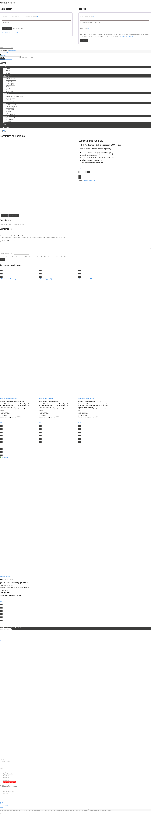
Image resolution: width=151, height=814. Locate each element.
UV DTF (4, 67)
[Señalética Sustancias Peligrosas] (94, 336)
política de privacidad (127, 36)
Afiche (7, 86)
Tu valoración (3, 240)
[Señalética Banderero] (16, 515)
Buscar (1, 802)
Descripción (5, 215)
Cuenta (1, 807)
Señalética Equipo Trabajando (46, 398)
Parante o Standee (10, 95)
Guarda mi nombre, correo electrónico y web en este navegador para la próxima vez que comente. (34, 256)
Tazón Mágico (9, 119)
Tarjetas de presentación (12, 78)
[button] (1, 270)
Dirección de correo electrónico (91, 22)
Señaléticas (9, 111)
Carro (1, 804)
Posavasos (8, 73)
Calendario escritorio (11, 80)
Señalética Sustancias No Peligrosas (8, 398)
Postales (8, 88)
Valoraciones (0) (13, 215)
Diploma (8, 90)
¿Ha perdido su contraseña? (11, 32)
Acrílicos (5, 123)
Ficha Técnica (9, 91)
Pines (7, 72)
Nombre (3, 251)
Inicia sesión (7, 28)
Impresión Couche (10, 85)
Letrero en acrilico (10, 101)
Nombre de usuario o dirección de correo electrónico (20, 17)
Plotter (4, 103)
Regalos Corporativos (8, 75)
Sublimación (6, 116)
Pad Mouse (8, 121)
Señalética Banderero (5, 577)
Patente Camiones (10, 114)
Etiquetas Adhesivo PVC (11, 106)
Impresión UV (6, 93)
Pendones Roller (10, 109)
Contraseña (6, 22)
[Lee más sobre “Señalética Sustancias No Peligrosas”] (1, 426)
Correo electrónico (6, 253)
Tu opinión (4, 242)
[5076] (88, 172)
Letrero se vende (10, 108)
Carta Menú (9, 81)
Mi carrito (2, 59)
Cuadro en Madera (10, 98)
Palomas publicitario (11, 104)
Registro (84, 40)
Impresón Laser (6, 77)
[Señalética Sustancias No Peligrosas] (16, 336)
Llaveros (8, 68)
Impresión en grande (11, 113)
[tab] (5, 215)
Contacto (5, 124)
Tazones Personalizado (11, 118)
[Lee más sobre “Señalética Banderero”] (1, 604)
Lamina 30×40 (9, 70)
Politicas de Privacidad (8, 791)
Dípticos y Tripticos (10, 83)
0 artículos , (8, 59)
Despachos (5, 793)
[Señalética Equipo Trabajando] (55, 336)
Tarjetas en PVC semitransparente (14, 96)
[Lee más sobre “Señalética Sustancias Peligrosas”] (79, 426)
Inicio (4, 130)
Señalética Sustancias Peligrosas (86, 398)
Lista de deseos (4, 52)
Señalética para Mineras (89, 180)
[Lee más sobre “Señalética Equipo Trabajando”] (40, 426)
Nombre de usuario (87, 17)
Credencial (8, 100)
